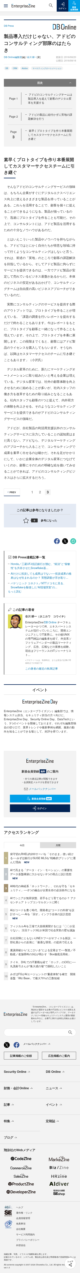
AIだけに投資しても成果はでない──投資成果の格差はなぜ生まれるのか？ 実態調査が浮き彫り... (41, 575)
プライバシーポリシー (27, 1239)
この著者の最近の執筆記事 (41, 668)
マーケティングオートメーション (47, 68)
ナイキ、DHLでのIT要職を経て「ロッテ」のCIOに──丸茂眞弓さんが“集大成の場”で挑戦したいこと (43, 964)
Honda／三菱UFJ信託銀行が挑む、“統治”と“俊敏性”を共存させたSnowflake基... (40, 566)
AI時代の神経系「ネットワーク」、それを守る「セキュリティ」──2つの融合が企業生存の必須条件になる (42, 888)
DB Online (50, 622)
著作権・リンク (24, 1212)
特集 (7, 1121)
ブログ (8, 1137)
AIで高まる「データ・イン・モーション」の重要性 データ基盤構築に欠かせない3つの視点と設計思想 (42, 872)
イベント (52, 1104)
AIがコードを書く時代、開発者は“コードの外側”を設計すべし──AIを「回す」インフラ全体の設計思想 (42, 912)
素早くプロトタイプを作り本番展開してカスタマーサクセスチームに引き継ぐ (50, 135)
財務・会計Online (16, 1088)
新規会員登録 (41, 798)
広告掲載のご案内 (59, 1056)
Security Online (15, 1071)
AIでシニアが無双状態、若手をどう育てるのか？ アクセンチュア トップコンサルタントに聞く (43, 900)
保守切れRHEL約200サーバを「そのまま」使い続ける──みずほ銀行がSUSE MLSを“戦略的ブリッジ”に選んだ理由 (43, 858)
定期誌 (50, 1121)
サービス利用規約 (25, 1234)
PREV (13, 492)
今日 (22, 845)
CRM (15, 68)
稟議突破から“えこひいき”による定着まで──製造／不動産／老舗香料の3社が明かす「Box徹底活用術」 (43, 952)
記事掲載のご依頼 (21, 1056)
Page (13, 98)
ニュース (52, 1088)
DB (6, 68)
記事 (7, 1104)
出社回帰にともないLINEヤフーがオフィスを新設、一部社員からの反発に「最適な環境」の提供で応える (43, 940)
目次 (40, 83)
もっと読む (15, 591)
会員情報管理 (23, 1218)
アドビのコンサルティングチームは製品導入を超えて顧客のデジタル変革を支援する (50, 98)
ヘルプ (19, 1207)
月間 (58, 845)
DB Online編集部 (13, 57)
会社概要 (20, 1228)
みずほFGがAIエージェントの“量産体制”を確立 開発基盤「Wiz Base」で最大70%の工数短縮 (43, 976)
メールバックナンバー (42, 789)
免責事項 (20, 1223)
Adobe (25, 68)
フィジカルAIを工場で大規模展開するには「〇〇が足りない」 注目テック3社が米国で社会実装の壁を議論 (42, 928)
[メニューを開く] (6, 6)
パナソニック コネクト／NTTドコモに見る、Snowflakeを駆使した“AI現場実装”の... (38, 585)
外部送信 (20, 1245)
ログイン (42, 808)
